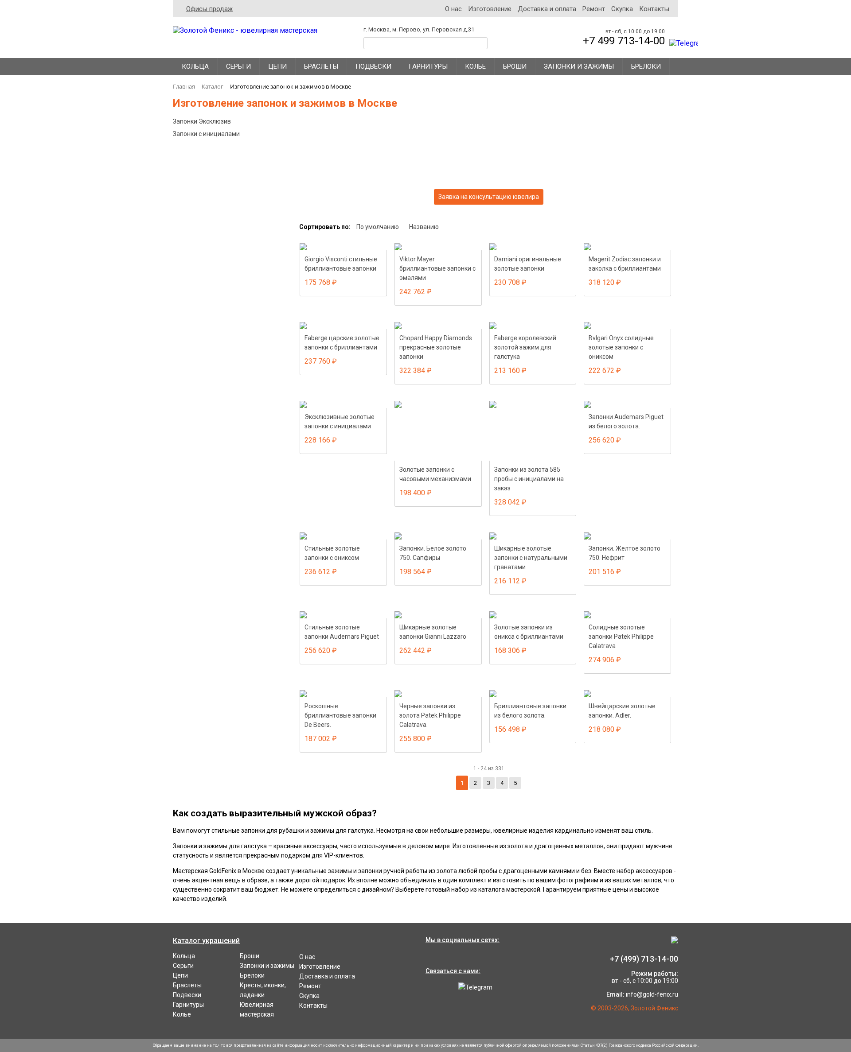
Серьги (238, 66)
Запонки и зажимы (579, 66)
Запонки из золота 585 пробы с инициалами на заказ (529, 479)
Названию (424, 226)
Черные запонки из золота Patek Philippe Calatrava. (430, 715)
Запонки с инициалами (206, 133)
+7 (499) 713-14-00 (644, 958)
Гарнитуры (428, 66)
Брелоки (646, 66)
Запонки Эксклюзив (202, 121)
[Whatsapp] (434, 987)
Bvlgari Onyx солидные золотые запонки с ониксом (621, 347)
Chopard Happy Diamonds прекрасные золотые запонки (435, 347)
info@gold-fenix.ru (652, 994)
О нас (453, 9)
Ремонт (593, 9)
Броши (515, 66)
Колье (475, 66)
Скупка (622, 9)
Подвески (373, 66)
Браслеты (321, 66)
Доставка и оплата (547, 9)
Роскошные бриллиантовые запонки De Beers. (340, 715)
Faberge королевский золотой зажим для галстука (525, 347)
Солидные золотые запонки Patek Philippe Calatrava (621, 636)
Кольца (195, 66)
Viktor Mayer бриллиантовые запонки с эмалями (437, 268)
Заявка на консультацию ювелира (488, 196)
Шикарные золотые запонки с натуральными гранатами (530, 558)
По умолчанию (377, 226)
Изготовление (489, 9)
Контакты (654, 9)
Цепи (277, 66)
